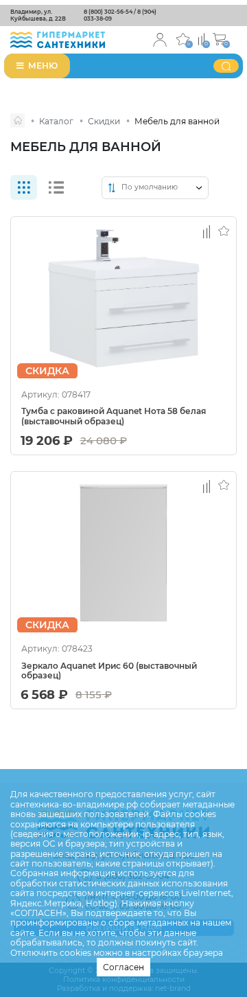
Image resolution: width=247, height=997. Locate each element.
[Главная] (17, 120)
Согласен (123, 967)
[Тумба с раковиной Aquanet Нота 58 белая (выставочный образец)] (123, 298)
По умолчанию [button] (149, 187)
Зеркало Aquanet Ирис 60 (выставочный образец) (109, 670)
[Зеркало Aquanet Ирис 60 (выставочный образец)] (123, 553)
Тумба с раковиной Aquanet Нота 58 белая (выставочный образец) (113, 416)
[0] (201, 38)
